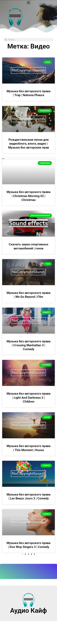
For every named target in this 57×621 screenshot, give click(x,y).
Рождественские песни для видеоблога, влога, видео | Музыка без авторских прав (28, 143)
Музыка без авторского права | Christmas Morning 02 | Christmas (28, 196)
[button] (28, 2)
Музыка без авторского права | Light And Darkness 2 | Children (28, 397)
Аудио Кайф (28, 610)
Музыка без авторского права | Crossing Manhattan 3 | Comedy (28, 345)
